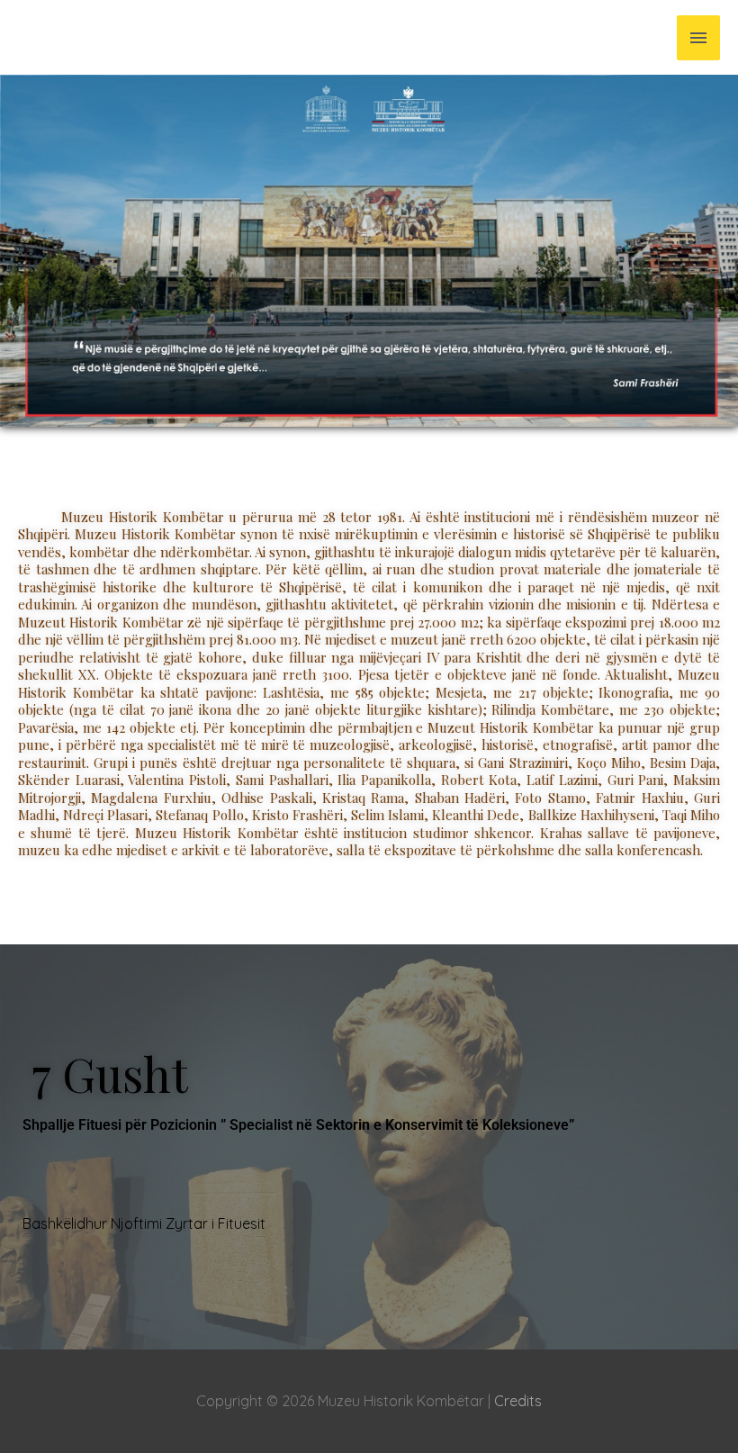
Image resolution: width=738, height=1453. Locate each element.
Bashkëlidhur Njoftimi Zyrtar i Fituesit (144, 1223)
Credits (518, 1401)
